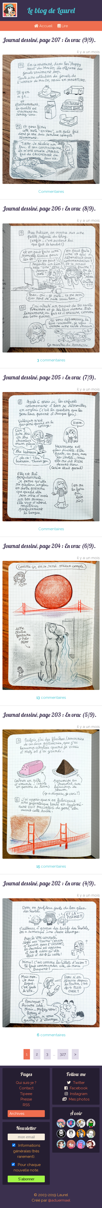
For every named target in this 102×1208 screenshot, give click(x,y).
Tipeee (26, 1094)
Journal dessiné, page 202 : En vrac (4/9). (49, 883)
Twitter (78, 1082)
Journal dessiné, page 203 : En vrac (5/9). (49, 714)
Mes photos (78, 1099)
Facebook (78, 1088)
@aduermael (59, 1200)
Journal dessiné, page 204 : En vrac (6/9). (49, 545)
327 (63, 1054)
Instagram (78, 1094)
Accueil (45, 26)
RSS (26, 1105)
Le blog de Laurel (51, 10)
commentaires (51, 360)
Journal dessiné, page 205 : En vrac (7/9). (49, 377)
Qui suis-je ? (26, 1082)
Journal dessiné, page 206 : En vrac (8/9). (49, 208)
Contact (26, 1088)
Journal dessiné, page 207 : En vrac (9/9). (49, 40)
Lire (64, 26)
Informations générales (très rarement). (26, 1151)
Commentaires (51, 191)
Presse (26, 1099)
